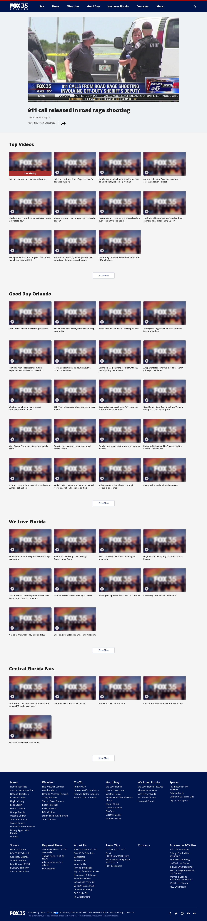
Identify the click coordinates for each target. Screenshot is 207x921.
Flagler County (17, 801)
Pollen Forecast (49, 808)
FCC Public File (81, 893)
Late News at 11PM (20, 864)
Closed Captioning (83, 889)
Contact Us (79, 856)
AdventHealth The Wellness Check (119, 799)
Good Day (112, 782)
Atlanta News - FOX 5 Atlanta (52, 863)
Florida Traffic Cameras (85, 797)
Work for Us (80, 864)
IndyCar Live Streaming (181, 866)
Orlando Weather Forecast (55, 793)
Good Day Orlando (19, 856)
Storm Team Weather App (55, 815)
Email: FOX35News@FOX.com (117, 854)
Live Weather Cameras (53, 786)
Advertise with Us (82, 878)
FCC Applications (82, 896)
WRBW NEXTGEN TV (84, 882)
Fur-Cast (110, 811)
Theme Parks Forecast (53, 801)
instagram (182, 913)
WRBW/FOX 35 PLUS (84, 885)
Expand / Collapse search (195, 6)
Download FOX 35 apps (85, 875)
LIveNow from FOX (19, 867)
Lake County (16, 804)
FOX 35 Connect (114, 865)
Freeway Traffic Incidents (86, 793)
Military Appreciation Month (20, 831)
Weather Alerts (49, 790)
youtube (188, 913)
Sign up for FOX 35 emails (86, 871)
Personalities (80, 860)
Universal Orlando (146, 801)
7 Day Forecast (49, 797)
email (194, 913)
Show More (104, 275)
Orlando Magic (177, 793)
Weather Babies (114, 793)
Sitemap (14, 836)
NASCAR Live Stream (180, 863)
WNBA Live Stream (179, 883)
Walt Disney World (147, 793)
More (160, 6)
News (14, 782)
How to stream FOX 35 (85, 849)
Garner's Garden (114, 807)
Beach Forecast (50, 804)
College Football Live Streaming (180, 854)
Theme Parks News (147, 790)
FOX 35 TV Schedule (20, 853)
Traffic (78, 782)
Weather (48, 782)
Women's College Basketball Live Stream (181, 878)
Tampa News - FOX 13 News (53, 857)
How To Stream (18, 849)
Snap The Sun (49, 819)
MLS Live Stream (178, 886)
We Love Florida (114, 786)
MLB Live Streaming (180, 859)
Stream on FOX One (183, 845)
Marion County (17, 808)
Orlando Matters (18, 860)
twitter (176, 913)
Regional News (52, 845)
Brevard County (17, 797)
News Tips (113, 845)
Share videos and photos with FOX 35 (118, 861)
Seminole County (18, 819)
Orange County (17, 812)
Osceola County (18, 815)
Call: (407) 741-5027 (115, 849)
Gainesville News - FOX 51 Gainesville (55, 851)
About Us (80, 845)
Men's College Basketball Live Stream (182, 872)
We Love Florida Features (150, 786)
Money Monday (113, 818)
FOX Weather (48, 812)
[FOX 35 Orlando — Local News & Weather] (20, 6)
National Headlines (19, 793)
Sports (174, 782)
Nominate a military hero (22, 826)
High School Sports (179, 800)
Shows (14, 845)
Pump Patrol (80, 786)
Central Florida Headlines (22, 790)
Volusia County (17, 823)
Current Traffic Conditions (86, 790)
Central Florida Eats (19, 871)
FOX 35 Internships (83, 867)
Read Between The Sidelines (179, 788)
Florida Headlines (18, 786)
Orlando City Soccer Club (182, 796)
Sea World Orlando (147, 797)
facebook (170, 913)
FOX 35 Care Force (115, 790)
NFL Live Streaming (179, 849)
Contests (144, 845)
